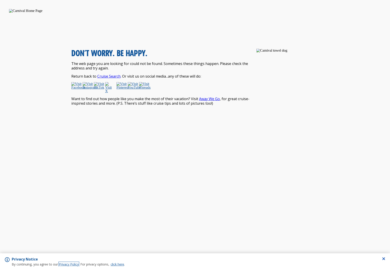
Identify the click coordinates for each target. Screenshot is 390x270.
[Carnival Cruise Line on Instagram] (87, 87)
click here (117, 264)
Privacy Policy (69, 264)
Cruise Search (109, 76)
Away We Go (209, 98)
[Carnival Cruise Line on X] (110, 87)
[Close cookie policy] (383, 259)
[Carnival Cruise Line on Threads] (144, 87)
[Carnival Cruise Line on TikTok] (98, 87)
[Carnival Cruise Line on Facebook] (76, 87)
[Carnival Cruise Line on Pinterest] (121, 87)
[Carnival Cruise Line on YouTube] (132, 87)
